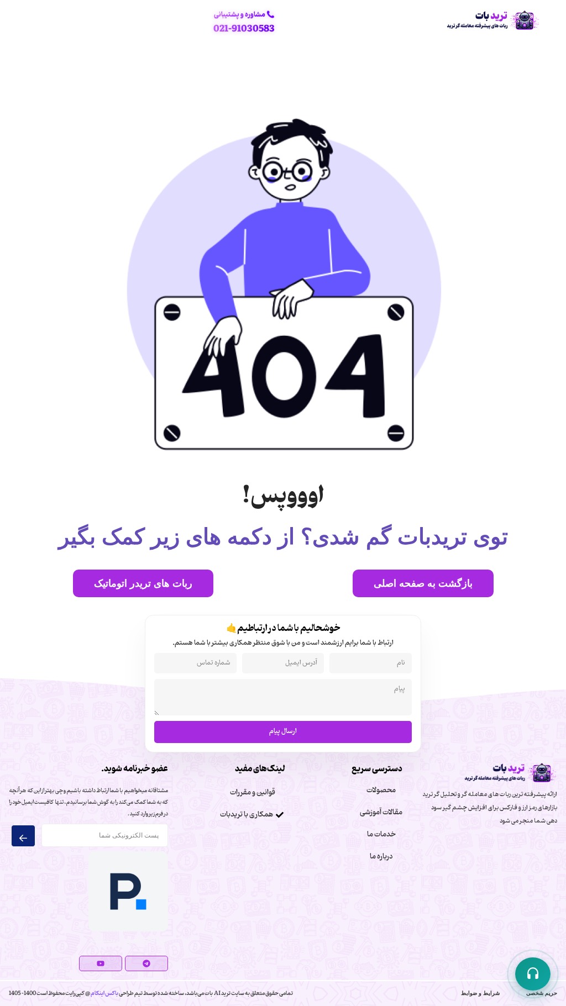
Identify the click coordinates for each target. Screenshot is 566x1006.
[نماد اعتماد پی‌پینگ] (128, 945)
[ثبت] (23, 836)
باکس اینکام (104, 993)
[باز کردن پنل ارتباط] (533, 974)
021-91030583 (244, 29)
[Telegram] (146, 963)
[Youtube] (100, 963)
